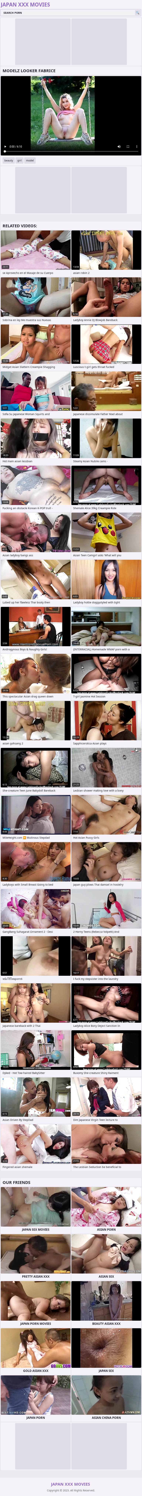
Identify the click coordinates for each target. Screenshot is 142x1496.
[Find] (137, 12)
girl (19, 160)
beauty (8, 160)
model (30, 160)
